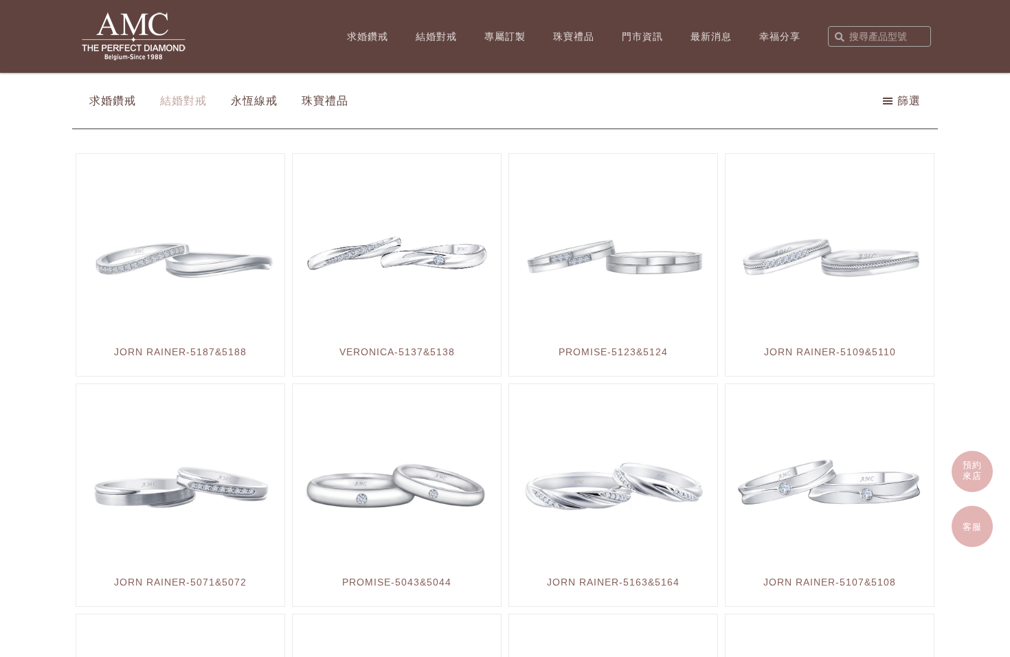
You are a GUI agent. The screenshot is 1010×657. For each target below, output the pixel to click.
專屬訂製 (505, 36)
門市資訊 (642, 36)
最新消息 (711, 36)
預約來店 (972, 470)
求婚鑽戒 (367, 36)
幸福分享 (779, 36)
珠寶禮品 (573, 36)
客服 (972, 527)
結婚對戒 (436, 36)
